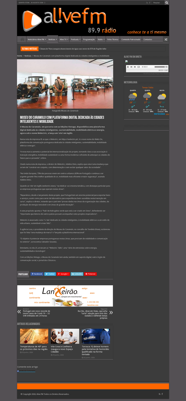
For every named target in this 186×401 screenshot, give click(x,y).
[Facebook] (150, 2)
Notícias (52, 39)
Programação (89, 39)
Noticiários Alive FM (36, 39)
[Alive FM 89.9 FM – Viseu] (93, 20)
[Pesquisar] (167, 2)
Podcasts (75, 39)
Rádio (100, 39)
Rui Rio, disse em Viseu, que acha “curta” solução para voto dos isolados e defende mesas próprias (92, 313)
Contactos (148, 39)
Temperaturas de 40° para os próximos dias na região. (34, 347)
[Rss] (147, 2)
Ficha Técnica (112, 39)
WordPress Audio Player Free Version (155, 73)
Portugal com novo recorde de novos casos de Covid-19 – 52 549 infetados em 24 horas (36, 312)
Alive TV (63, 39)
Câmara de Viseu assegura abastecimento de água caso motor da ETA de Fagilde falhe (73, 49)
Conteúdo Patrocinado (130, 39)
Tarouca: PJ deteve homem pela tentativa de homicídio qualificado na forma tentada (95, 350)
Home (22, 39)
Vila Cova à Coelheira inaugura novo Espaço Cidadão (62, 349)
